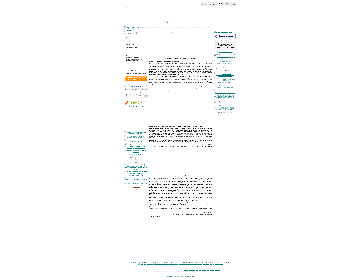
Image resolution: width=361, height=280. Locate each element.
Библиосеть (226, 11)
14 (140, 94)
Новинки (212, 270)
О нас (202, 11)
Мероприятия (192, 270)
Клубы (204, 4)
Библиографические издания (136, 73)
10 (127, 94)
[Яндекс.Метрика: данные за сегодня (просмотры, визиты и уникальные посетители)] (188, 276)
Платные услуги (131, 47)
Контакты (217, 270)
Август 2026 (136, 86)
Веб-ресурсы (130, 44)
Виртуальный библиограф (135, 41)
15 (143, 94)
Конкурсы (213, 4)
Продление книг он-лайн (134, 38)
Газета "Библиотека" (169, 27)
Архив (233, 4)
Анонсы (186, 270)
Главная (147, 27)
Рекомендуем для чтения (223, 3)
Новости (180, 11)
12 (133, 94)
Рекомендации (205, 270)
